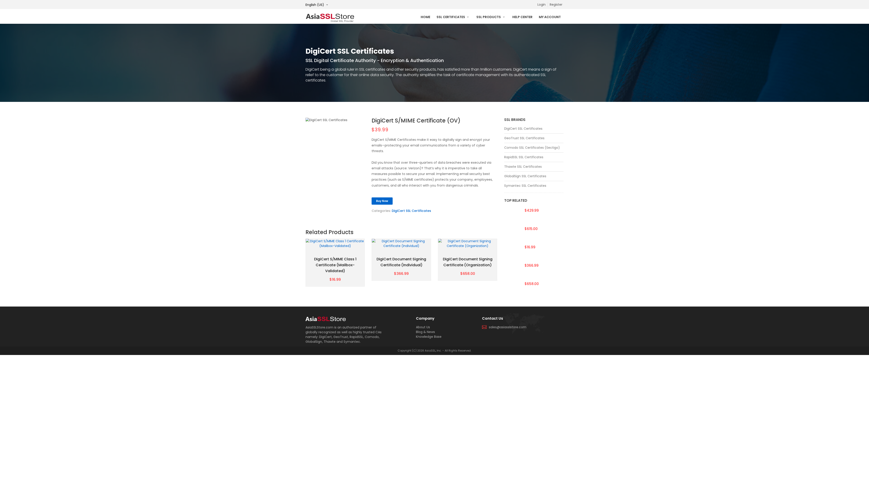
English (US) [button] (315, 4)
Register (556, 4)
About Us (423, 327)
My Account (550, 17)
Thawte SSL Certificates (523, 166)
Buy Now (382, 201)
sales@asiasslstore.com (507, 327)
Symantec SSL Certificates (525, 185)
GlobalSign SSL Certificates (525, 176)
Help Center (522, 17)
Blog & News (425, 332)
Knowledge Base (429, 336)
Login (541, 4)
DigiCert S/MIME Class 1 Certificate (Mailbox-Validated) (335, 264)
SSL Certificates (451, 17)
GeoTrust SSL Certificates (524, 138)
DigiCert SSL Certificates (411, 211)
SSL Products (488, 17)
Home (425, 17)
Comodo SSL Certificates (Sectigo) (532, 147)
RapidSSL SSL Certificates (523, 157)
